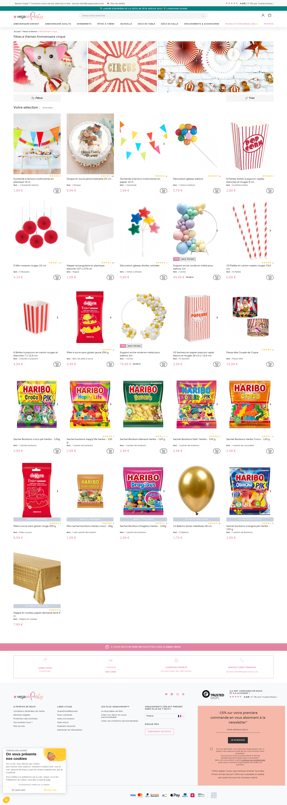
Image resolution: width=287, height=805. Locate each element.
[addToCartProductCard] (57, 190)
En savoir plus (18, 790)
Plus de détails (118, 4)
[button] (6, 800)
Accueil (17, 31)
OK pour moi (50, 790)
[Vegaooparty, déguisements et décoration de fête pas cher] (28, 14)
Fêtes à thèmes (30, 31)
